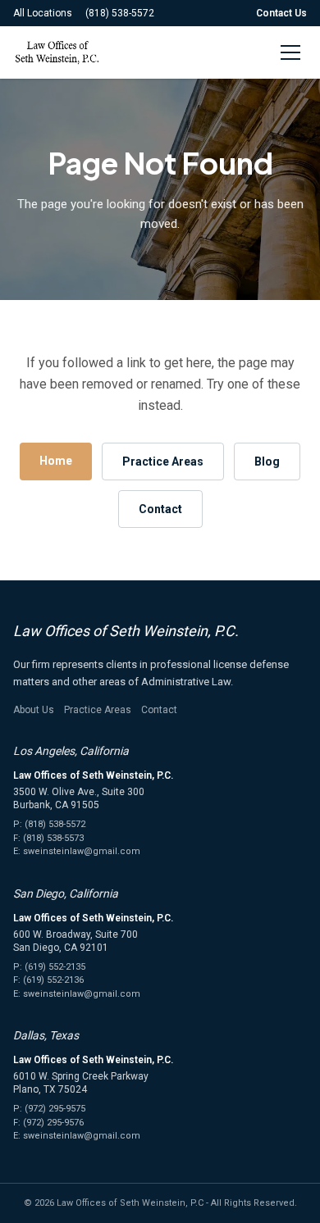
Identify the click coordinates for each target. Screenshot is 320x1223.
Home (55, 460)
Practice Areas (162, 461)
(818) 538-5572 (119, 13)
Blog (267, 461)
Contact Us (281, 13)
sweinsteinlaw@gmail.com (81, 851)
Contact (160, 509)
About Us (33, 710)
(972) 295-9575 (55, 1108)
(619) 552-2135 (55, 967)
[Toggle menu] (290, 52)
